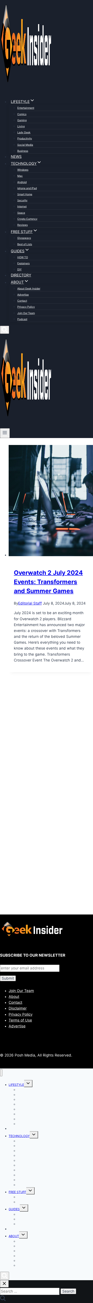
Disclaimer (18, 1008)
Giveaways (24, 238)
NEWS (16, 156)
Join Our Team (26, 313)
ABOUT (14, 1236)
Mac (20, 175)
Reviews (22, 225)
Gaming (22, 120)
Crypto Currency (27, 218)
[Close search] (4, 1283)
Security (22, 200)
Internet (22, 206)
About (14, 996)
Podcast (22, 319)
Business (22, 150)
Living (21, 126)
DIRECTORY (21, 275)
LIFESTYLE (16, 1084)
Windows (22, 169)
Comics (21, 114)
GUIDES (14, 1209)
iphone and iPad (27, 188)
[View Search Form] (4, 330)
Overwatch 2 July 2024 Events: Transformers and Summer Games (48, 582)
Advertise (23, 294)
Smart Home (24, 194)
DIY (19, 269)
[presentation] (51, 501)
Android (22, 182)
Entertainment (25, 107)
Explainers (23, 263)
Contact (22, 300)
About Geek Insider (28, 288)
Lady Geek (23, 132)
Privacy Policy (26, 306)
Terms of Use (20, 1020)
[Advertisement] (46, 742)
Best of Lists (24, 244)
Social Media (25, 144)
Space (21, 212)
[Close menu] (1, 1072)
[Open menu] (5, 433)
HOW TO (22, 257)
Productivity (24, 138)
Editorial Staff (30, 603)
